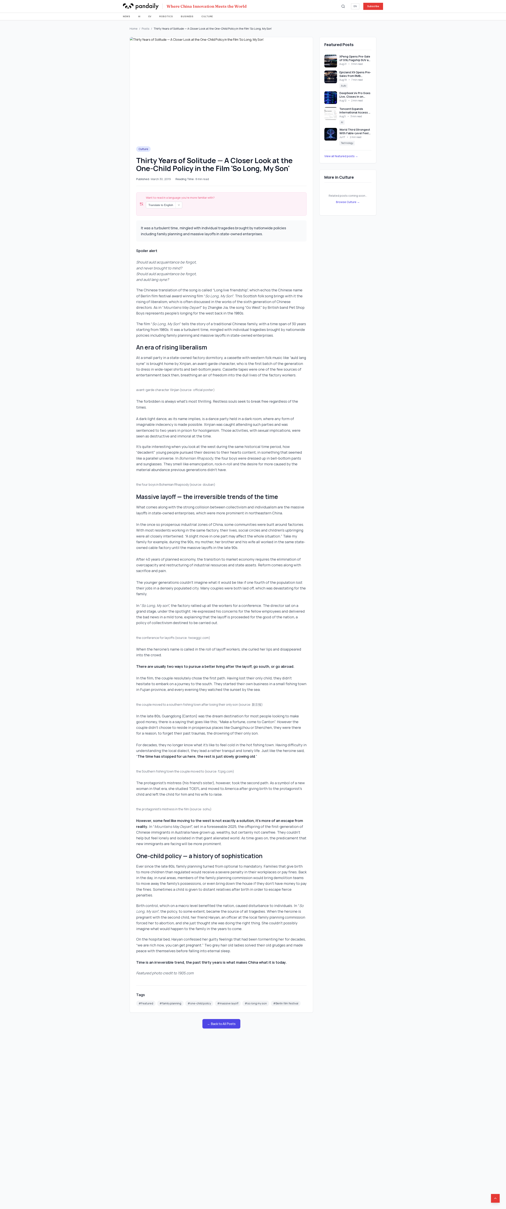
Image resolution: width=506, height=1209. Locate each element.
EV (149, 16)
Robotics (166, 16)
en (355, 6)
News (126, 16)
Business (187, 16)
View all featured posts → (341, 156)
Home (134, 28)
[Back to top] (495, 1198)
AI (139, 16)
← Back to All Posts (221, 1024)
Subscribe (373, 6)
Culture (207, 16)
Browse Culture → (348, 202)
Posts (145, 28)
